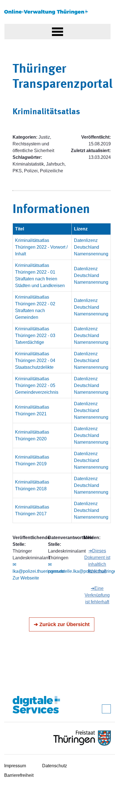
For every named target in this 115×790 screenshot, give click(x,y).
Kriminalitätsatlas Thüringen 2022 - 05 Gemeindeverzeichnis (36, 385)
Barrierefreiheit (18, 775)
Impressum (15, 765)
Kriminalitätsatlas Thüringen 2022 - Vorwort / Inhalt (41, 247)
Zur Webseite (26, 578)
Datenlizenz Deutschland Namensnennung (91, 247)
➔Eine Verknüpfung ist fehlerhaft (97, 595)
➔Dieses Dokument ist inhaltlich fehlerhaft (97, 560)
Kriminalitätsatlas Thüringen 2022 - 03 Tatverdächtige (35, 335)
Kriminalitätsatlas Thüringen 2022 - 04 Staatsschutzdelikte (35, 360)
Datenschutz (54, 765)
